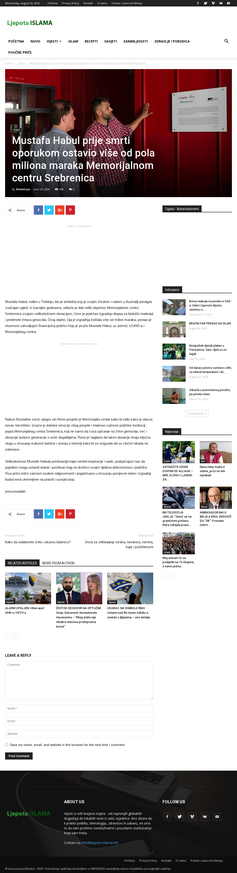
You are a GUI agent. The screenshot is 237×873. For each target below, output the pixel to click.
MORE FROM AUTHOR (58, 563)
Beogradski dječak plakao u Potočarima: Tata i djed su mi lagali (208, 350)
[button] (226, 42)
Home (9, 63)
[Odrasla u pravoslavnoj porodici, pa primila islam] (174, 396)
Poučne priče (20, 52)
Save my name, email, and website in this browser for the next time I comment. (67, 745)
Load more (195, 413)
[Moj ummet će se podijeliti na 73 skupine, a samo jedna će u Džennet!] (178, 543)
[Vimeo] (213, 3)
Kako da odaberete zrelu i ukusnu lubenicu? (38, 542)
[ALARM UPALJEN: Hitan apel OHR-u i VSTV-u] (28, 588)
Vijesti (52, 41)
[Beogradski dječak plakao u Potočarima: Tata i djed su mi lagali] (174, 352)
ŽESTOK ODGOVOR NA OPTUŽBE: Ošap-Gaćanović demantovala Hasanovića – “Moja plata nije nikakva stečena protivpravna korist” (79, 617)
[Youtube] (228, 3)
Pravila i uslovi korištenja (127, 3)
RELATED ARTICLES (22, 563)
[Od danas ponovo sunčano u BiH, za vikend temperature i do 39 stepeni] (174, 374)
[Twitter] (205, 3)
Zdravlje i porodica (172, 41)
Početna (53, 3)
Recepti (91, 41)
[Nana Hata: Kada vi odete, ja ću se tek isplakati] (216, 452)
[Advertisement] (79, 261)
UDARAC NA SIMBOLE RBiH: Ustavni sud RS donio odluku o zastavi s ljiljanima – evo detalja (128, 612)
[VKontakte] (220, 3)
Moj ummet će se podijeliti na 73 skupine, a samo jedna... (178, 562)
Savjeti (110, 41)
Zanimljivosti (135, 41)
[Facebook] (197, 3)
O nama (102, 3)
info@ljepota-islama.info (100, 842)
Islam (73, 41)
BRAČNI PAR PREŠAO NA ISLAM (210, 323)
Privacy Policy (70, 3)
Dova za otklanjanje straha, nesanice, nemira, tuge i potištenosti (119, 544)
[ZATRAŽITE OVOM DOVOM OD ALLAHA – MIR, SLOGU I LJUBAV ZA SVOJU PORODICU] (178, 452)
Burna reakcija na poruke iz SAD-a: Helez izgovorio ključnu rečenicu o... (210, 305)
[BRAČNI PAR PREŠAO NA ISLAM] (174, 329)
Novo (35, 41)
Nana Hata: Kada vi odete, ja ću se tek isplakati (212, 471)
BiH (203, 461)
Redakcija (23, 189)
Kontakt (88, 3)
